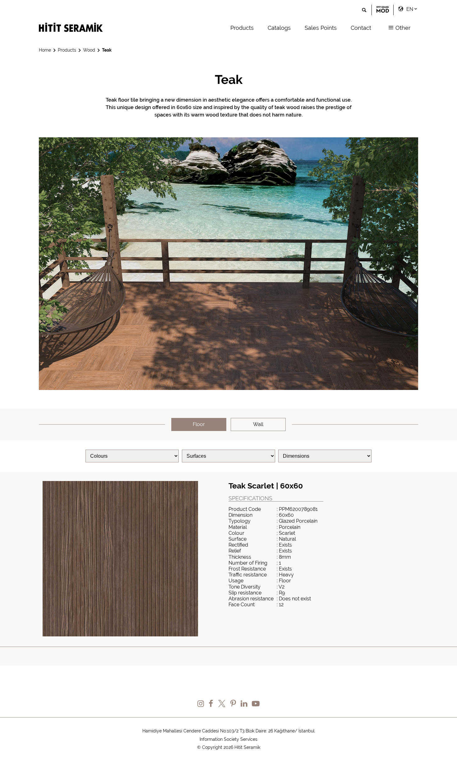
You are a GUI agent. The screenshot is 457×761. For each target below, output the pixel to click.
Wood (89, 50)
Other (402, 28)
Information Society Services (228, 739)
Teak (107, 50)
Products (242, 28)
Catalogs (279, 28)
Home (45, 50)
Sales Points (321, 28)
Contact (361, 28)
